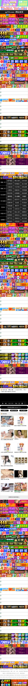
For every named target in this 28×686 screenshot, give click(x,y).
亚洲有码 (9, 184)
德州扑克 (24, 199)
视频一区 (3, 182)
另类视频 (24, 190)
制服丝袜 (17, 190)
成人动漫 (24, 184)
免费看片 (3, 219)
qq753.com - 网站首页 (14, 12)
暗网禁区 (9, 215)
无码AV (3, 207)
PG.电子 (23, 410)
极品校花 (9, 221)
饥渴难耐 (17, 193)
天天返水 (24, 202)
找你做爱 (24, 193)
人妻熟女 (9, 190)
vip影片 (4, 410)
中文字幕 (17, 187)
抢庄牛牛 (17, 199)
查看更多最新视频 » (14, 497)
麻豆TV (17, 205)
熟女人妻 (17, 212)
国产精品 (9, 180)
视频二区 (3, 188)
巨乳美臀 (24, 187)
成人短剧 (24, 218)
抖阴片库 (3, 213)
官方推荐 (3, 201)
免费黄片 (24, 212)
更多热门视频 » (23, 414)
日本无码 (24, 180)
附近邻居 (9, 193)
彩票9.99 (9, 202)
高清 (16, 403)
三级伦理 (9, 187)
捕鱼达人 (9, 199)
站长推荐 (3, 194)
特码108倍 (14, 410)
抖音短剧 (9, 205)
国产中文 (9, 218)
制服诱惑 (24, 215)
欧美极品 (17, 184)
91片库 (10, 209)
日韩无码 (24, 221)
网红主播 (17, 180)
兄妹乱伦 (17, 218)
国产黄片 (9, 212)
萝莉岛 (24, 209)
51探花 (24, 205)
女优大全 (17, 209)
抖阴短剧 (17, 221)
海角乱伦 (17, 215)
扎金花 (17, 202)
